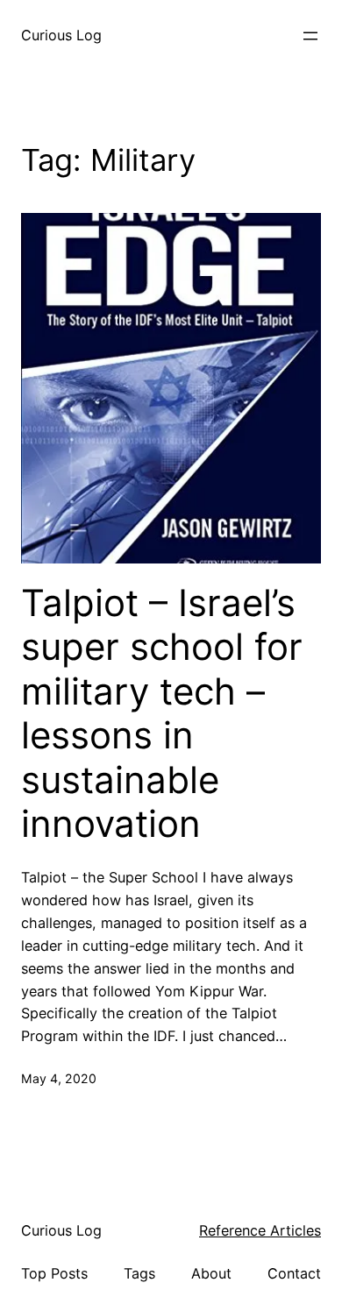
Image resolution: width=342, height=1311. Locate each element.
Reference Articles (260, 1230)
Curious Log (61, 35)
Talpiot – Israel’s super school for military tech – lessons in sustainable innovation (162, 713)
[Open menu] (310, 35)
